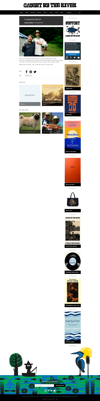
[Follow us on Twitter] (75, 57)
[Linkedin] (39, 72)
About (57, 12)
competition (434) (28, 75)
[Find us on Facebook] (71, 57)
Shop (61, 12)
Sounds (39, 12)
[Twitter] (35, 72)
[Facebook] (26, 72)
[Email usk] (78, 57)
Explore (32, 12)
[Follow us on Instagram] (67, 57)
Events (51, 12)
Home (21, 12)
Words (27, 12)
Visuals (45, 12)
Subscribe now (72, 54)
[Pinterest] (31, 72)
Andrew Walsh (28, 22)
